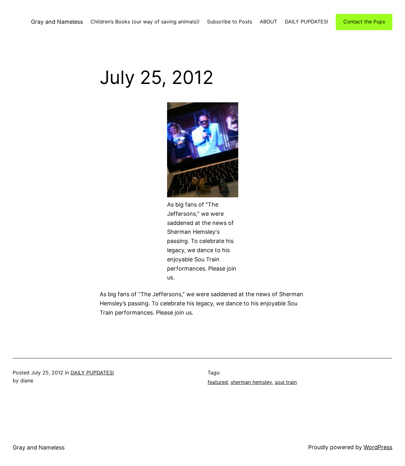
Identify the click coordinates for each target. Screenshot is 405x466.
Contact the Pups (364, 21)
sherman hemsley (251, 382)
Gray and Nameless (57, 21)
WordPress (378, 447)
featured (218, 382)
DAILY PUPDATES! (92, 372)
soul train (286, 382)
